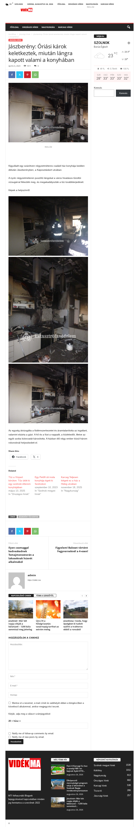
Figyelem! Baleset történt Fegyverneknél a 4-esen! (71, 549)
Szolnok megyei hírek (104, 765)
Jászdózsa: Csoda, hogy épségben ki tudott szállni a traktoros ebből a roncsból (75, 625)
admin (32, 575)
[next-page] (86, 595)
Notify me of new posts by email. (28, 737)
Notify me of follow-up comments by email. (33, 733)
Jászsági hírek (24, 34)
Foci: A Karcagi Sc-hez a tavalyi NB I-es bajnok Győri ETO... (77, 768)
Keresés (98, 88)
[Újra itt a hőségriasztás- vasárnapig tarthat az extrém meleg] (48, 609)
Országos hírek (75, 4)
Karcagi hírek (107, 4)
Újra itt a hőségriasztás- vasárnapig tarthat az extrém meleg (47, 625)
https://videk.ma (34, 580)
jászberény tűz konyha (28, 517)
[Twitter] (19, 74)
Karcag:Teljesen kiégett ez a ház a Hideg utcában (70, 480)
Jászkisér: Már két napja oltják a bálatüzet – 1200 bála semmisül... (77, 802)
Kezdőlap (12, 34)
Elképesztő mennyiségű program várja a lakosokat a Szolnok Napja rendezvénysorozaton (77, 785)
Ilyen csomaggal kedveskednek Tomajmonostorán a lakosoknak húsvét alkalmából (21, 555)
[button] (128, 27)
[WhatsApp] (35, 74)
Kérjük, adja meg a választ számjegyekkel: (29, 714)
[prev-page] (82, 595)
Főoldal (61, 4)
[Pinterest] (27, 74)
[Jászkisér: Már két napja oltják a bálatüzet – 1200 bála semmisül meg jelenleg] (20, 609)
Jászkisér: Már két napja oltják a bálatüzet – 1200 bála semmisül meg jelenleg (20, 625)
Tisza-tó (98, 790)
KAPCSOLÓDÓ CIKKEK (21, 595)
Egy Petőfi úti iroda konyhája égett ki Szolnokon (45, 480)
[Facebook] (11, 74)
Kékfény (98, 770)
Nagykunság (92, 4)
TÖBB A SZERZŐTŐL (45, 595)
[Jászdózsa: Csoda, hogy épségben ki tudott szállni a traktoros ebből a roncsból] (75, 609)
